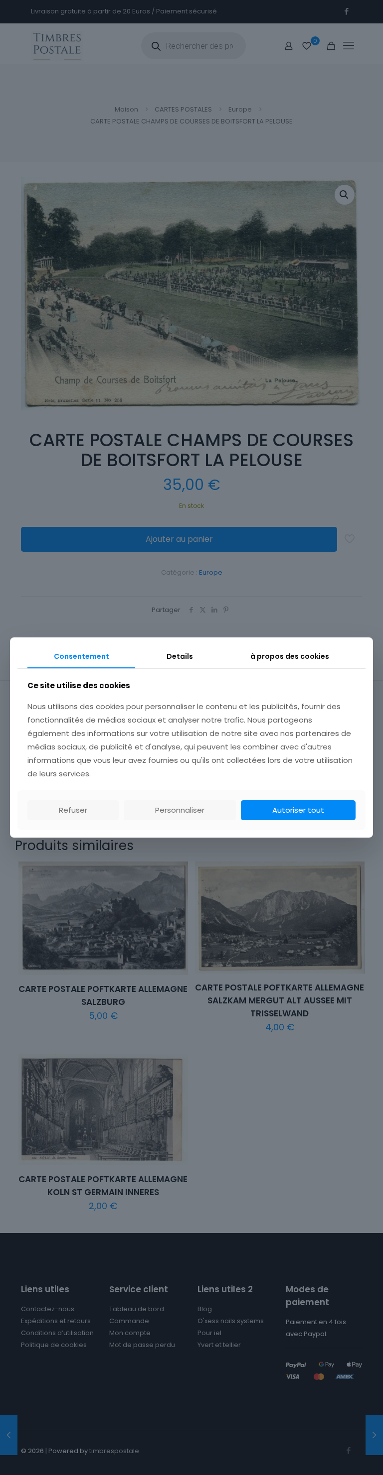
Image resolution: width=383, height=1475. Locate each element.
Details (180, 656)
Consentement (81, 656)
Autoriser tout (298, 810)
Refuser (73, 810)
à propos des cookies (289, 656)
